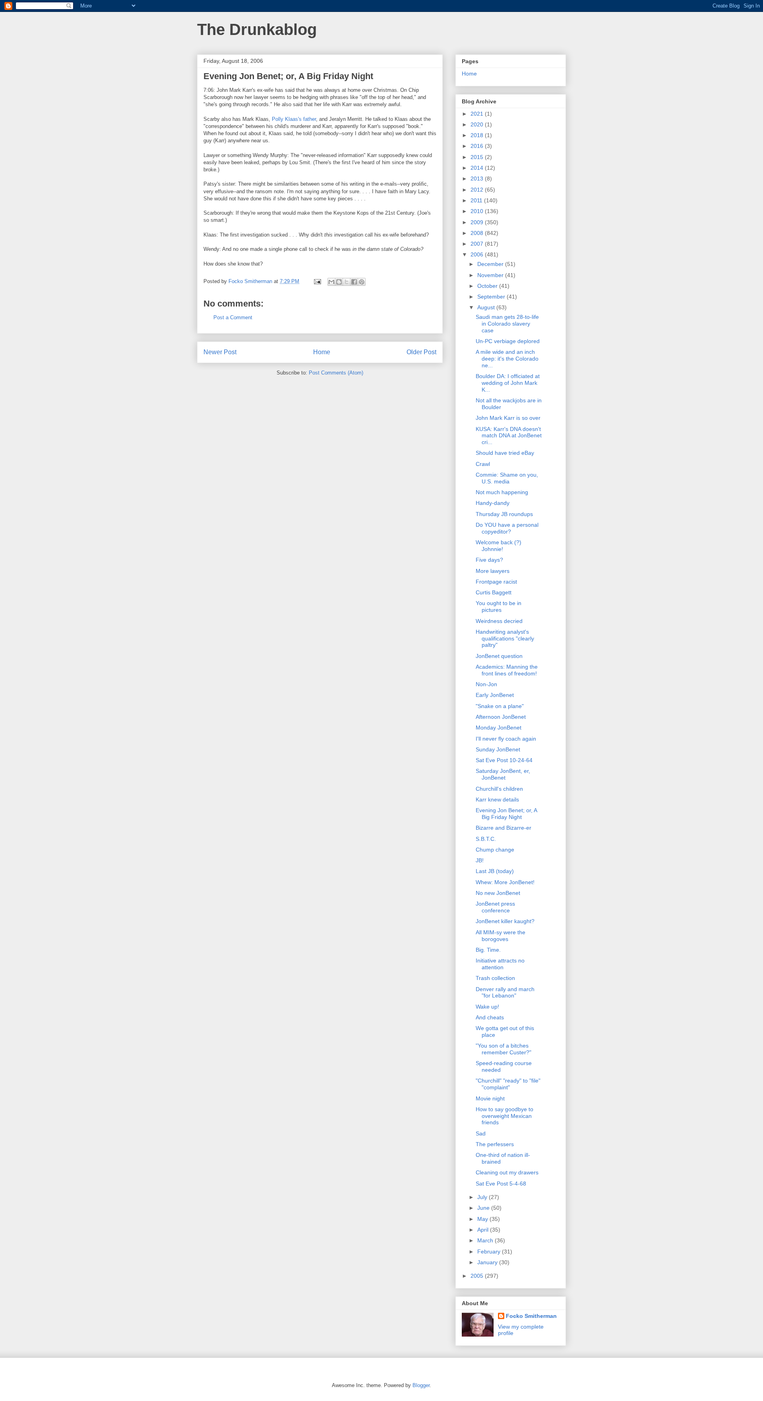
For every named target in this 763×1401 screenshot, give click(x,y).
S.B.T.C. (486, 839)
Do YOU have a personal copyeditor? (507, 528)
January (488, 1262)
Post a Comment (232, 317)
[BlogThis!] (339, 282)
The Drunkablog (257, 29)
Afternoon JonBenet (501, 717)
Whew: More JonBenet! (505, 882)
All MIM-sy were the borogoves (500, 935)
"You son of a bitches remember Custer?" (503, 1049)
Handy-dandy (492, 503)
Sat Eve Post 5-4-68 (501, 1183)
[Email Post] (317, 281)
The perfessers (495, 1144)
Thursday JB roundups (504, 514)
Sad (481, 1133)
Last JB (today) (495, 871)
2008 (478, 233)
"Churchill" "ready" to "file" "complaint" (508, 1084)
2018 (478, 135)
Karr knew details (497, 799)
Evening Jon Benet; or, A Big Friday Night (506, 813)
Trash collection (495, 978)
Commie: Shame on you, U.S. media (507, 478)
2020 (478, 124)
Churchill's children (499, 789)
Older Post (421, 352)
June (484, 1208)
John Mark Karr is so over (508, 418)
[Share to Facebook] (354, 282)
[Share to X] (347, 282)
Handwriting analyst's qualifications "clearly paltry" (505, 638)
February (489, 1251)
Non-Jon (486, 684)
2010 (478, 211)
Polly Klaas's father (294, 119)
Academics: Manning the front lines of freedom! (507, 670)
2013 (478, 178)
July (483, 1197)
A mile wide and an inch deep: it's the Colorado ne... (507, 359)
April (483, 1229)
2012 (478, 189)
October (488, 286)
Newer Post (219, 352)
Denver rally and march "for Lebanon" (505, 992)
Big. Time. (488, 950)
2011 (477, 200)
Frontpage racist (496, 581)
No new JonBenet (498, 893)
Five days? (489, 560)
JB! (480, 860)
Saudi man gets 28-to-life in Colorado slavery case (507, 324)
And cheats (490, 1017)
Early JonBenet (495, 695)
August (486, 307)
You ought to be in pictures (498, 606)
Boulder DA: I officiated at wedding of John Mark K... (508, 383)
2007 (478, 244)
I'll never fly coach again (506, 738)
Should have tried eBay (505, 453)
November (491, 275)
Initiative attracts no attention (500, 963)
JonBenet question (499, 656)
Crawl (483, 464)
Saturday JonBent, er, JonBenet (503, 774)
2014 (478, 168)
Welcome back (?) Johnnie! (498, 545)
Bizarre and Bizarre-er (503, 828)
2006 (478, 254)
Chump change (495, 849)
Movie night (490, 1098)
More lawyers (492, 571)
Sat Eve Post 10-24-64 (504, 760)
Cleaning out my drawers (507, 1172)
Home (321, 352)
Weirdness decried (499, 621)
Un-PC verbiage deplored (508, 341)
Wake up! (487, 1006)
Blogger (421, 1385)
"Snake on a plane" (500, 706)
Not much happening (502, 492)
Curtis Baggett (493, 592)
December (491, 264)
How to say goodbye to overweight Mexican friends (504, 1116)
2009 (478, 222)
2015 (478, 157)
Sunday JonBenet (498, 749)
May (483, 1219)
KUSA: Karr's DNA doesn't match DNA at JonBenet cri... (509, 436)
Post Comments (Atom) (336, 373)
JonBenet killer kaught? (505, 921)
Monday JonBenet (498, 727)
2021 (478, 114)
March (486, 1240)
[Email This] (331, 282)
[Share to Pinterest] (362, 282)
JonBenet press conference (495, 907)
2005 (478, 1276)
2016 (478, 146)
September (492, 296)
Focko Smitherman (531, 1316)
